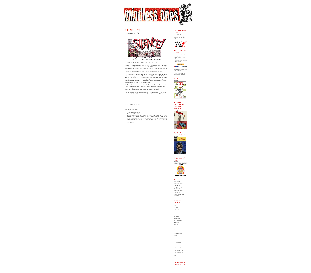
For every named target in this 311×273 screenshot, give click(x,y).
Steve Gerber (154, 118)
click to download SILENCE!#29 (132, 104)
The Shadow (145, 119)
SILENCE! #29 (132, 30)
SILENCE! (136, 113)
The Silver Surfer (152, 119)
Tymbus (175, 235)
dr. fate (161, 115)
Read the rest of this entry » (131, 109)
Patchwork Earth (177, 226)
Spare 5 (175, 229)
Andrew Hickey (177, 209)
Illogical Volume (177, 218)
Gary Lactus (176, 216)
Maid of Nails (176, 222)
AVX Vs (142, 115)
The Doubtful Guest (178, 233)
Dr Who (157, 115)
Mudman (128, 118)
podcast (132, 113)
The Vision (159, 119)
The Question (139, 119)
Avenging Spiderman (134, 115)
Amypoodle (176, 207)
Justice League (153, 116)
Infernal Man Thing (144, 116)
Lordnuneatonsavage (178, 220)
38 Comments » (130, 122)
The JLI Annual (161, 118)
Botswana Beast (177, 214)
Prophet (144, 118)
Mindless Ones (159, 14)
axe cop (146, 115)
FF (135, 116)
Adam (175, 205)
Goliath (138, 116)
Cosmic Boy (152, 115)
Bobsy (175, 211)
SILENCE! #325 (177, 181)
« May (175, 255)
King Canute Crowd (162, 116)
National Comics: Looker (136, 118)
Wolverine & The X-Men (132, 120)
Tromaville (164, 119)
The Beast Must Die (178, 231)
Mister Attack (176, 224)
